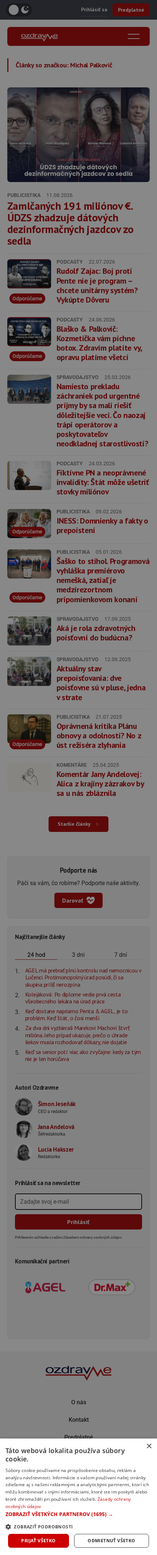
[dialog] (78, 1496)
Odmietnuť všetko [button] (111, 1541)
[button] (78, 1514)
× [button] (149, 1446)
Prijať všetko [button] (38, 1541)
